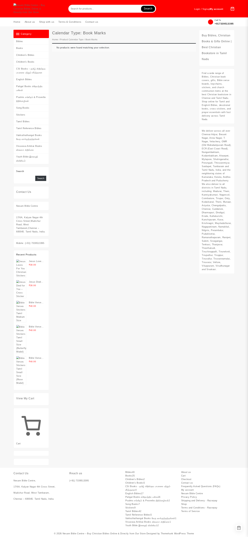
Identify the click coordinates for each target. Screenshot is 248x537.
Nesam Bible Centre (192, 493)
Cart (183, 475)
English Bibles (24, 79)
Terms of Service (190, 511)
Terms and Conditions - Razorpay (199, 507)
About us (186, 472)
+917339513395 (224, 23)
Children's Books (25, 62)
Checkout (186, 479)
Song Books (22, 108)
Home (55, 39)
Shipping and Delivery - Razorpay (199, 500)
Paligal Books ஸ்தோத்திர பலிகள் (29, 88)
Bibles (19, 41)
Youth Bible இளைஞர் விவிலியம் (27, 158)
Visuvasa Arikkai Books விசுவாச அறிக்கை (29, 148)
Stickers (20, 114)
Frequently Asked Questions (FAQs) (200, 486)
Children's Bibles (25, 55)
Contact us (187, 483)
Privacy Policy (189, 497)
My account (187, 490)
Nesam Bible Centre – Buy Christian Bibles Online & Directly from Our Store (104, 533)
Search (148, 8)
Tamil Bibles (23, 121)
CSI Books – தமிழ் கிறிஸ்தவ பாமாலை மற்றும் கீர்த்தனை (31, 70)
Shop (184, 504)
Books (19, 48)
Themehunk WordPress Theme (177, 533)
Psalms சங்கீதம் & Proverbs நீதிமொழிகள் (31, 99)
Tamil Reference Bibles (28, 128)
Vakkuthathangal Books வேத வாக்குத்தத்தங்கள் (29, 137)
